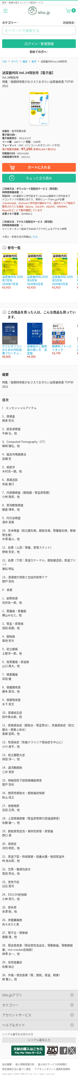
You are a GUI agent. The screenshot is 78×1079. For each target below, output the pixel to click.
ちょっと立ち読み (39, 178)
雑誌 (25, 61)
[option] (12, 271)
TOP (4, 61)
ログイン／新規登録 (39, 43)
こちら (34, 236)
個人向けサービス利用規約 (52, 1064)
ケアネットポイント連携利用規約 (52, 1069)
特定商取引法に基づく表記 (16, 1069)
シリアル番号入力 (39, 1040)
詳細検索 (69, 22)
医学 (34, 61)
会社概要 (7, 1064)
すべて (14, 61)
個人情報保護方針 (24, 1064)
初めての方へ (38, 51)
